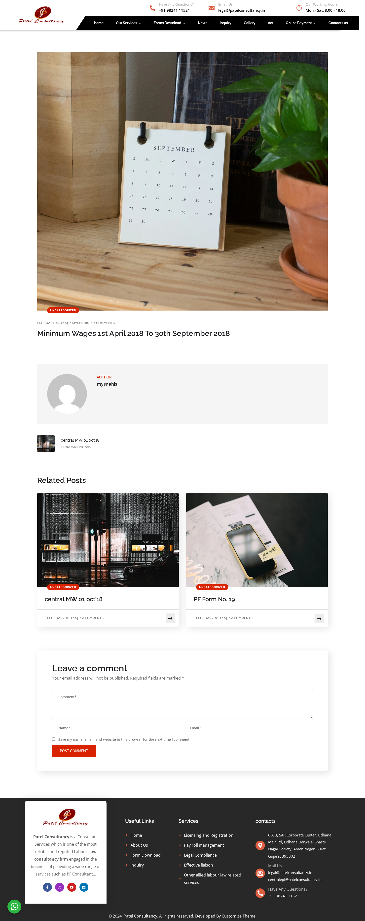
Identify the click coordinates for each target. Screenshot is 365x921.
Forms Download (167, 23)
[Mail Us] (260, 873)
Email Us (225, 4)
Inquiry (225, 23)
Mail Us (275, 866)
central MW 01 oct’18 (74, 599)
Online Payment (299, 23)
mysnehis (80, 323)
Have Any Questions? (176, 4)
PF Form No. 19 (214, 599)
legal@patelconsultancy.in (290, 872)
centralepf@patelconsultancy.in (295, 879)
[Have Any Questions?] (152, 8)
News (202, 23)
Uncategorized (63, 310)
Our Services (126, 23)
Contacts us (338, 23)
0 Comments (104, 323)
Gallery (250, 23)
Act (270, 23)
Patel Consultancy (140, 916)
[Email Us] (212, 8)
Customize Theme (239, 916)
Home (99, 23)
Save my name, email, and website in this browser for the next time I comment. (124, 739)
